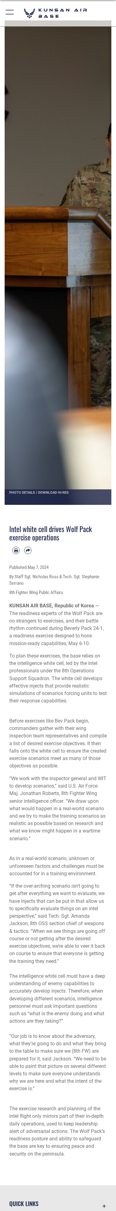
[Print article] (16, 550)
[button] (10, 13)
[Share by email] (28, 550)
